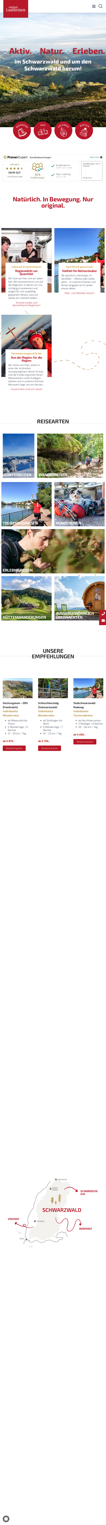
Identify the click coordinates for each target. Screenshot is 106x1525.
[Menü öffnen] (94, 6)
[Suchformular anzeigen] (100, 6)
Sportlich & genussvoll (79, 266)
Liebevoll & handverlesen (26, 266)
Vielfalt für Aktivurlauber (79, 271)
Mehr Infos (94, 157)
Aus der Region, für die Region (26, 359)
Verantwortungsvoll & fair (26, 353)
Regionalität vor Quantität (26, 272)
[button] (6, 1519)
